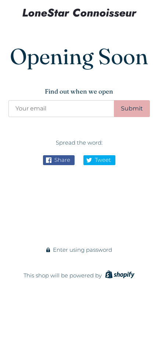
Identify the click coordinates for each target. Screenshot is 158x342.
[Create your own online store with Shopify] (118, 275)
